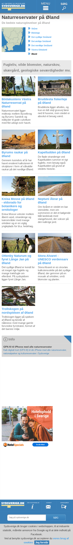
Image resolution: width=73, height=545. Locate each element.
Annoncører (64, 502)
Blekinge (35, 33)
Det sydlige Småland (41, 37)
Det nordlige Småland (41, 45)
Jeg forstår (41, 542)
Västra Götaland (39, 50)
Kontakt (49, 502)
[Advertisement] (27, 381)
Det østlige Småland (41, 41)
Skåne (34, 29)
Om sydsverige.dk (33, 502)
